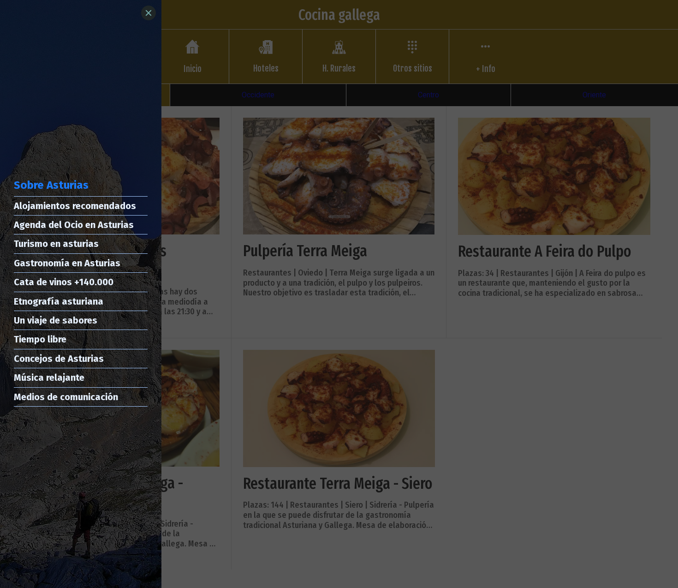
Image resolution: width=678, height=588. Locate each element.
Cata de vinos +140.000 (63, 282)
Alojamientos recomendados (75, 205)
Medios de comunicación (66, 396)
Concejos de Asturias (59, 358)
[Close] (148, 13)
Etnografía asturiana (58, 301)
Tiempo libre (40, 339)
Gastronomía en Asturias (67, 263)
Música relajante (49, 377)
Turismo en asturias (56, 243)
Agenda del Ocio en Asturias (74, 224)
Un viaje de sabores (55, 320)
